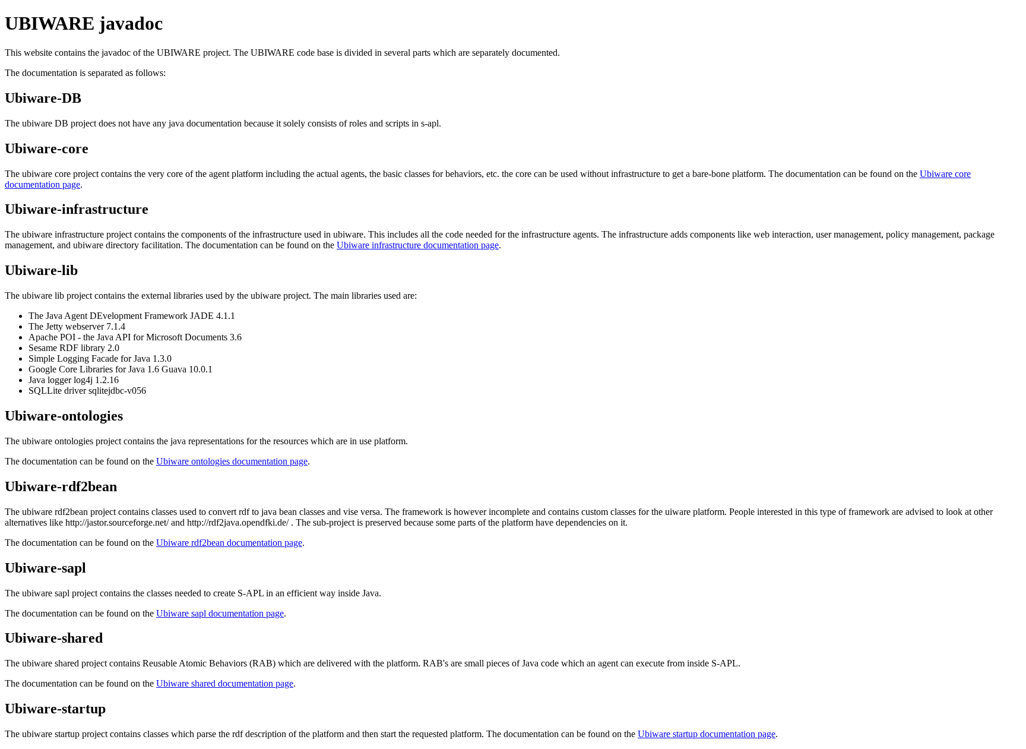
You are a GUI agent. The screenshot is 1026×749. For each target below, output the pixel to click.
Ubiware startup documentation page (706, 734)
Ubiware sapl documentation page (220, 613)
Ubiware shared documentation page (224, 683)
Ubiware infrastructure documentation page (418, 245)
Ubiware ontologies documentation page (232, 461)
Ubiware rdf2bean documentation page (229, 543)
